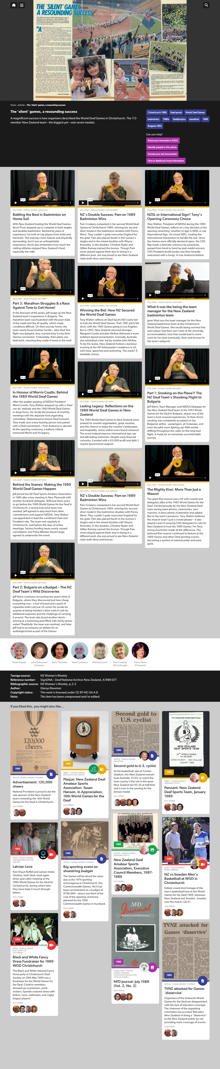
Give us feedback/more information (166, 161)
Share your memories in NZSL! (163, 140)
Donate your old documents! (162, 154)
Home (13, 105)
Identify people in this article (162, 147)
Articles (21, 105)
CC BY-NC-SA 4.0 (87, 692)
